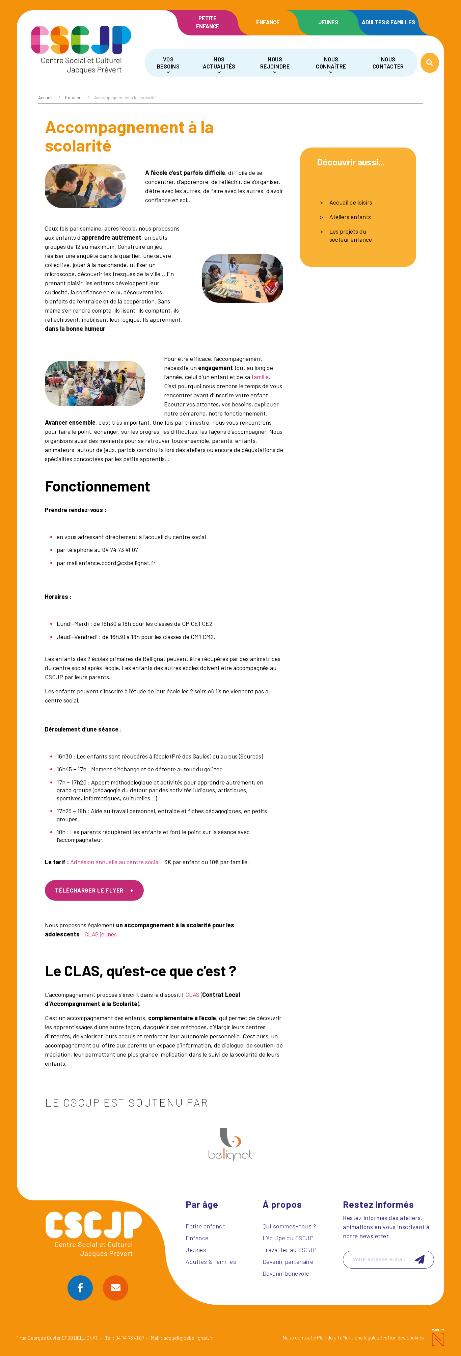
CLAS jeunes (100, 934)
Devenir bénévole (286, 1273)
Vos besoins (168, 63)
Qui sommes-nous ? (289, 1226)
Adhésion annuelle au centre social (115, 862)
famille (260, 376)
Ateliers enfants (350, 216)
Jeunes (328, 22)
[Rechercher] (430, 63)
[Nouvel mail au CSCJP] (115, 1288)
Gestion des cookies (401, 1337)
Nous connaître (331, 63)
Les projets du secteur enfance (350, 235)
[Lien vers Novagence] (437, 1337)
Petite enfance (207, 22)
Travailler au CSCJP (290, 1249)
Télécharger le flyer (89, 890)
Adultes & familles (388, 22)
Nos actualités (219, 63)
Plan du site (330, 1337)
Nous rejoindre (275, 63)
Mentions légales (361, 1337)
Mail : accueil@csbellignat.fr (182, 1338)
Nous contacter (388, 63)
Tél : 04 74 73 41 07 (124, 1338)
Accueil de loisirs (350, 202)
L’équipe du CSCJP (288, 1238)
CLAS (192, 994)
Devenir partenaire (288, 1261)
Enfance (267, 22)
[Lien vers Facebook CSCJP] (80, 1288)
